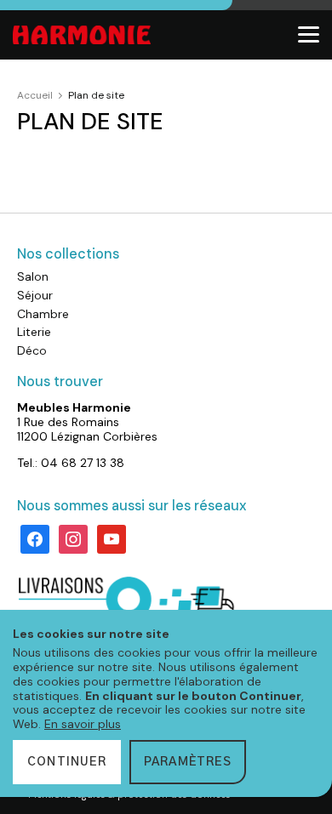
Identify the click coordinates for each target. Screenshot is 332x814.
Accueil (35, 95)
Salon (33, 276)
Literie (34, 331)
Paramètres (188, 762)
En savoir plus (82, 723)
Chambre (43, 314)
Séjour (35, 295)
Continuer (66, 762)
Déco (32, 350)
